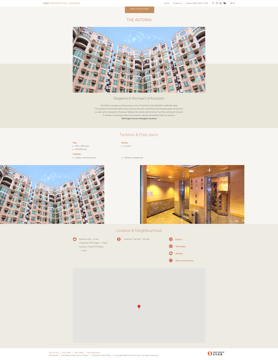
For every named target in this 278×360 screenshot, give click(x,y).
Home (166, 3)
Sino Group (54, 352)
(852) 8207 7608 (200, 3)
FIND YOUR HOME (139, 9)
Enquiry (178, 239)
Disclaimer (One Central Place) (74, 355)
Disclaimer (53, 355)
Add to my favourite (184, 260)
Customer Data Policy (101, 355)
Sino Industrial (93, 352)
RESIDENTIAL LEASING (61, 3)
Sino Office (79, 352)
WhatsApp (180, 246)
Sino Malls (66, 352)
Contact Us (177, 3)
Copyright (118, 355)
